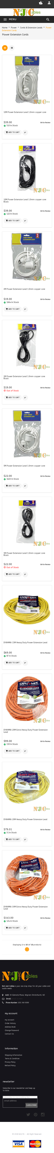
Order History (10, 1023)
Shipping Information (13, 1055)
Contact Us (9, 1034)
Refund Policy (10, 1066)
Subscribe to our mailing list (16, 1097)
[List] (12, 48)
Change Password (12, 1030)
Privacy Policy (10, 1062)
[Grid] (5, 48)
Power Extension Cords (15, 34)
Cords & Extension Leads (31, 28)
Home (4, 28)
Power (14, 28)
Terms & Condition (12, 1059)
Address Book (10, 1027)
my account (9, 1020)
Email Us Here (17, 999)
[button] (45, 122)
